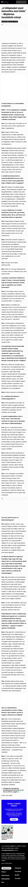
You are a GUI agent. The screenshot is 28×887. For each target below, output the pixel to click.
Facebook (18, 871)
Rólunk (3, 872)
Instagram (18, 868)
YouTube (17, 878)
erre (18, 792)
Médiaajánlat (5, 879)
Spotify (17, 875)
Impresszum (5, 875)
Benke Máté (4, 21)
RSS (2, 882)
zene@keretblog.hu (7, 850)
